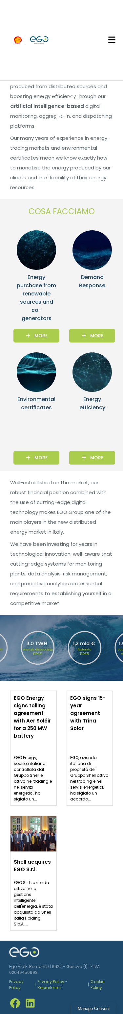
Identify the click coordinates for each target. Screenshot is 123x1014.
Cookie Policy (97, 984)
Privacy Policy (16, 984)
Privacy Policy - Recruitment (52, 984)
